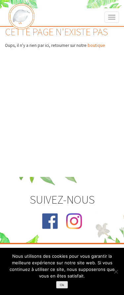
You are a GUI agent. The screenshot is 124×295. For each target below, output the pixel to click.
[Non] (115, 271)
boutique (96, 45)
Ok (62, 285)
